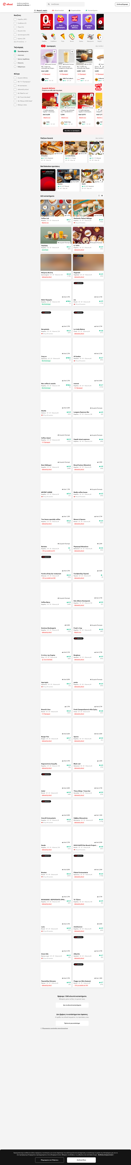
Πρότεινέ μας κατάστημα (72, 1023)
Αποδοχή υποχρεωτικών (105, 1155)
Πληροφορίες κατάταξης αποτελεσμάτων (55, 1028)
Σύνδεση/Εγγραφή (122, 4)
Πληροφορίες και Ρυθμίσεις (49, 1160)
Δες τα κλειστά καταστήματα (72, 1005)
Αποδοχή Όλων (81, 1160)
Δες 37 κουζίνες (19, 41)
